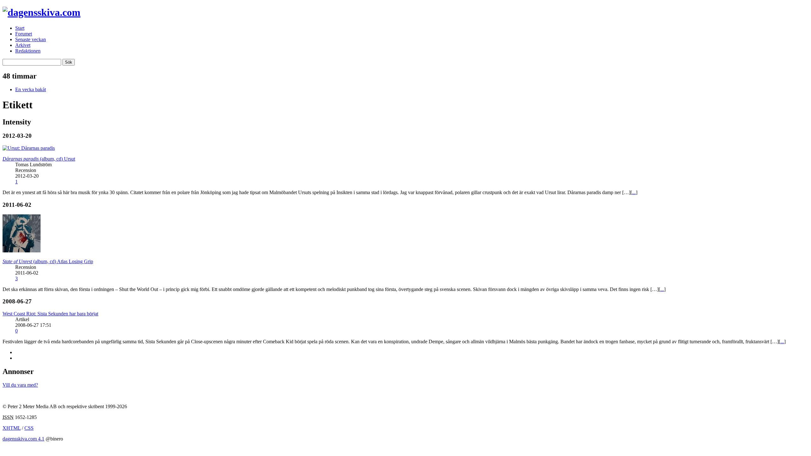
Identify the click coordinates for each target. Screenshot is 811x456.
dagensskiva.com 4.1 (23, 438)
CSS (29, 428)
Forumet (23, 33)
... (634, 192)
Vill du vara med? (20, 385)
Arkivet (22, 45)
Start (19, 28)
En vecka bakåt (30, 89)
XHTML (12, 428)
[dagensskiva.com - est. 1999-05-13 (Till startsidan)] (41, 12)
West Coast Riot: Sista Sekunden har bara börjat (50, 313)
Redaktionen (28, 51)
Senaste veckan (30, 39)
